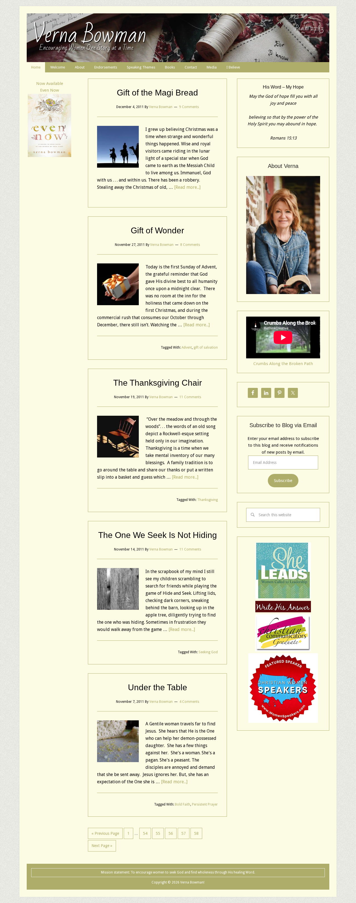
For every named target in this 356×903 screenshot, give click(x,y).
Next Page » (102, 845)
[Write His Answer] (283, 597)
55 (158, 833)
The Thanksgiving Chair (157, 382)
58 (196, 833)
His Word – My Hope (283, 87)
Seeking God (208, 652)
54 (145, 833)
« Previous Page (105, 833)
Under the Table (157, 687)
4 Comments (189, 702)
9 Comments (189, 107)
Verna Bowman (89, 34)
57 (183, 833)
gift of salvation (206, 347)
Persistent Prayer (205, 804)
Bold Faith (182, 804)
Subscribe (283, 480)
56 (171, 833)
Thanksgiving (207, 500)
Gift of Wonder (157, 230)
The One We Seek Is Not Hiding (157, 535)
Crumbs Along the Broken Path (283, 363)
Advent (187, 347)
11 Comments (190, 397)
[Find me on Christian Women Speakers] (283, 721)
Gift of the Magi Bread (157, 92)
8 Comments (190, 245)
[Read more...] (187, 187)
